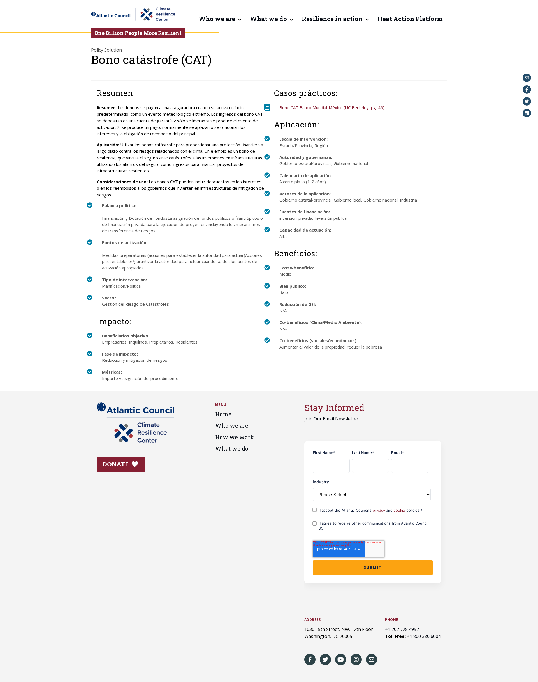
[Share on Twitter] (527, 101)
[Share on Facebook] (527, 89)
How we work (234, 437)
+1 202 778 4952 (402, 629)
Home (223, 414)
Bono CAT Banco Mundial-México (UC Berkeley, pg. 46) (331, 107)
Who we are (217, 19)
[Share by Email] (527, 78)
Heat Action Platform (410, 19)
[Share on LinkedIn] (527, 113)
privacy (379, 510)
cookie (400, 510)
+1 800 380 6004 (424, 636)
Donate (116, 464)
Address (312, 619)
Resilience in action (332, 19)
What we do (268, 19)
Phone (391, 619)
